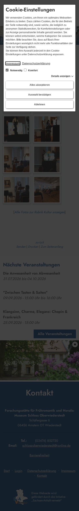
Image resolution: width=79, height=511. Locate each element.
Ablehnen (39, 104)
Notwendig (16, 70)
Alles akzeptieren (40, 85)
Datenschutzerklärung (36, 63)
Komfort (33, 70)
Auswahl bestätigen (39, 94)
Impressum (13, 63)
